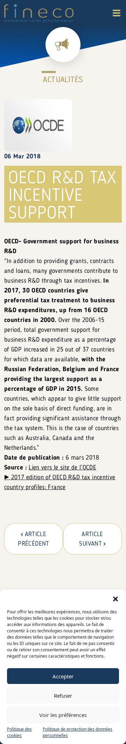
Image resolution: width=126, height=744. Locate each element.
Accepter (63, 676)
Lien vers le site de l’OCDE (62, 468)
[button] (115, 598)
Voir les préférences (63, 714)
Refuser (63, 695)
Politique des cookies (19, 732)
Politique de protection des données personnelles (77, 732)
